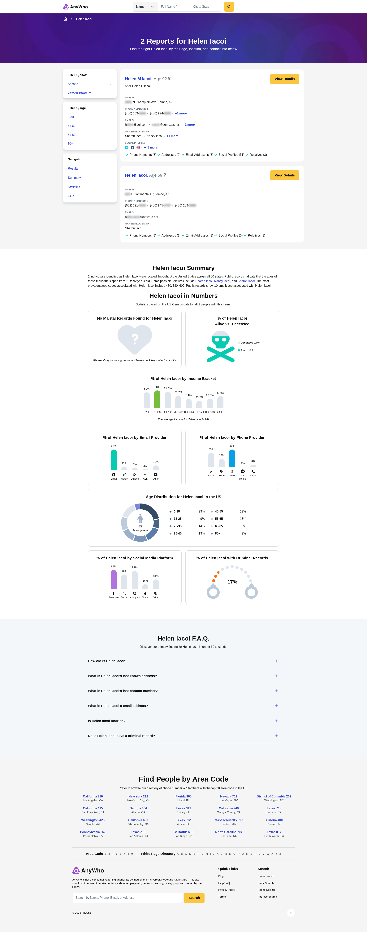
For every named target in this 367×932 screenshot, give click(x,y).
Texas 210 (138, 832)
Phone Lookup (266, 889)
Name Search (266, 876)
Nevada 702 (228, 796)
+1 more (181, 113)
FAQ (71, 196)
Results (73, 168)
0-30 (71, 117)
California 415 (93, 808)
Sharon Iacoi (133, 136)
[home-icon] (65, 19)
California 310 (93, 796)
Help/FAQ (224, 883)
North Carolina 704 (228, 832)
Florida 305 (183, 796)
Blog (221, 876)
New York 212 (138, 796)
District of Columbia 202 (274, 796)
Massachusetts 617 (229, 820)
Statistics (74, 187)
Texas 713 (274, 808)
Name (140, 6)
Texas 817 (274, 832)
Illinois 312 (183, 808)
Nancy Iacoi (154, 136)
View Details (285, 79)
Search (194, 898)
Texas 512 (183, 820)
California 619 (183, 832)
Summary (74, 177)
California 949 (229, 808)
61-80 (72, 134)
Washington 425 (93, 820)
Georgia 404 (138, 808)
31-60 (72, 125)
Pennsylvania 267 (93, 832)
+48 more (151, 147)
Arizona (73, 84)
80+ (70, 143)
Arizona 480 (274, 820)
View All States (77, 92)
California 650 (138, 820)
